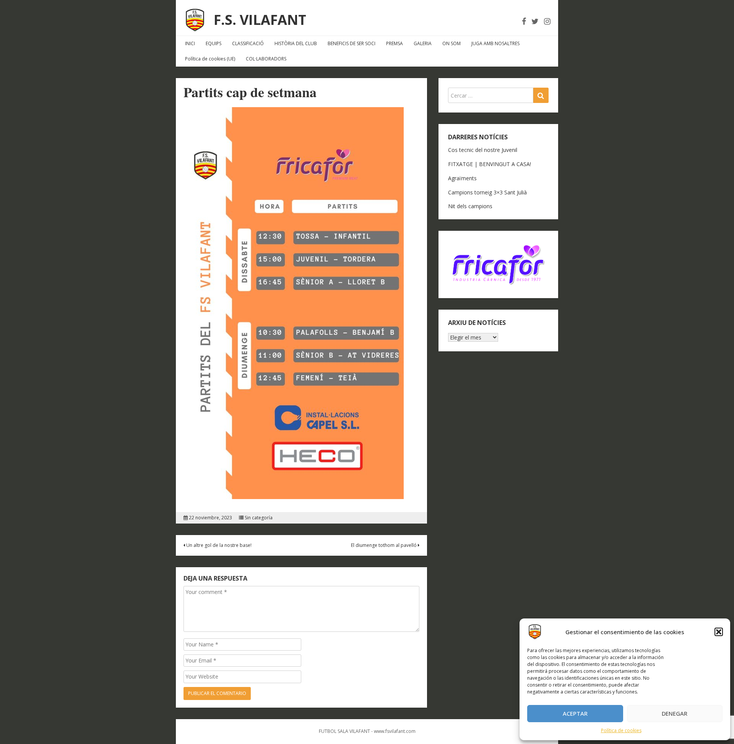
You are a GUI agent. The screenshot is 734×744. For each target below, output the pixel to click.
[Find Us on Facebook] (524, 21)
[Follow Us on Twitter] (535, 21)
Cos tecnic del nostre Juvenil (482, 149)
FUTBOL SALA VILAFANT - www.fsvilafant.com (367, 731)
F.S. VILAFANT (260, 19)
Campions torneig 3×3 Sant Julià (487, 192)
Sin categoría (259, 517)
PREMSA (394, 43)
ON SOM (451, 43)
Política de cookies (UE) (210, 58)
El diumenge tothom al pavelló (384, 545)
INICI (190, 43)
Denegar (674, 713)
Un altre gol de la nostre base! (218, 545)
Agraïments (462, 178)
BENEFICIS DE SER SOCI (351, 43)
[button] (719, 632)
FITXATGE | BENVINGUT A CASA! (489, 164)
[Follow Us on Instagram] (547, 21)
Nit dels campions (470, 206)
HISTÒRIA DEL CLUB (295, 43)
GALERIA (423, 43)
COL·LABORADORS (266, 58)
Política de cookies (621, 730)
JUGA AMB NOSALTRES (495, 43)
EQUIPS (213, 43)
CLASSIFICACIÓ (248, 43)
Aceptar (575, 713)
